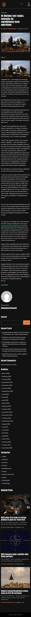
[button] (29, 5)
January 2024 (6, 445)
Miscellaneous (6, 468)
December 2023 (7, 448)
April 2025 (5, 400)
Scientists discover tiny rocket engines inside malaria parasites (14, 355)
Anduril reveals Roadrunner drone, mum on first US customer (15, 592)
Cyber (4, 456)
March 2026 (5, 373)
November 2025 (7, 385)
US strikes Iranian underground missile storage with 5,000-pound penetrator (14, 350)
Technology (6, 483)
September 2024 (7, 421)
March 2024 (5, 439)
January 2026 (6, 379)
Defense (4, 12)
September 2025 (7, 391)
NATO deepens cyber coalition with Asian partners (14, 555)
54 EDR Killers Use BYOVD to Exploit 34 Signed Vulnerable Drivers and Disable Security (14, 344)
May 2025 (5, 397)
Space (4, 477)
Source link (4, 285)
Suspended (6, 480)
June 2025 (5, 394)
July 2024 (5, 427)
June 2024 (5, 430)
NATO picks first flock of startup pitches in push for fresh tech (13, 518)
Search (4, 317)
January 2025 (6, 409)
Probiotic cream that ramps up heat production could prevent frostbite (14, 338)
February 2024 (6, 442)
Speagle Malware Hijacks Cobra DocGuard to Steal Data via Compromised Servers (15, 333)
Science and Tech (8, 474)
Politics (4, 471)
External (4, 462)
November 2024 (7, 415)
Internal (4, 465)
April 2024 (5, 436)
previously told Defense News (10, 226)
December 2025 (7, 382)
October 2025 (6, 388)
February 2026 (6, 376)
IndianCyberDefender (10, 29)
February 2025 (6, 406)
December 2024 (7, 412)
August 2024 (6, 424)
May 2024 (5, 433)
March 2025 (5, 403)
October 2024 (6, 418)
